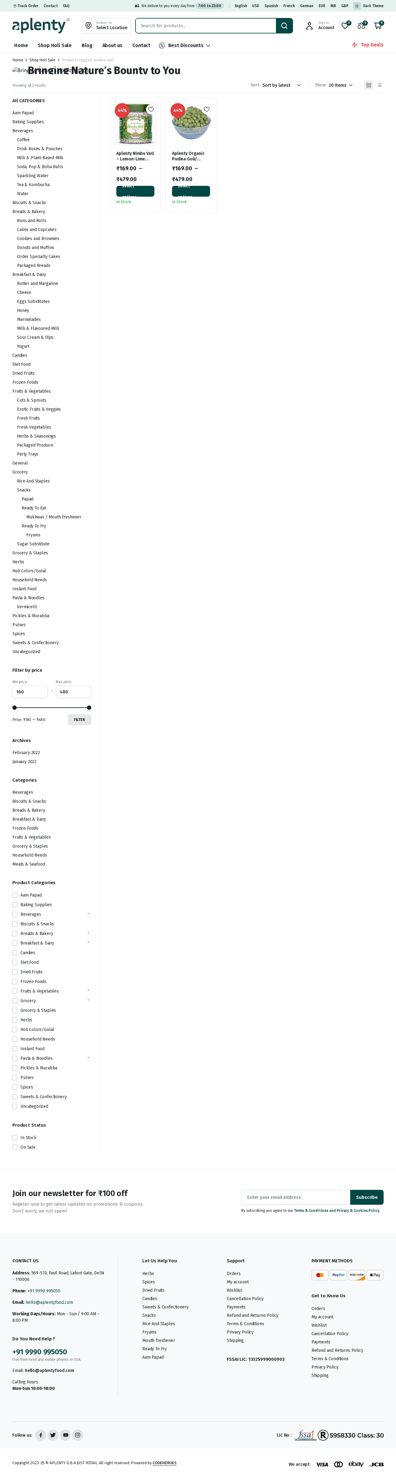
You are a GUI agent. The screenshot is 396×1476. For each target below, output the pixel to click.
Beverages (22, 130)
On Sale (28, 1147)
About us (112, 45)
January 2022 (24, 761)
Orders (233, 1273)
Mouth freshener (158, 1340)
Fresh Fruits (28, 418)
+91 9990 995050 (44, 1291)
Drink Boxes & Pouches (39, 148)
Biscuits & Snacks (29, 202)
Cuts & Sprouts (31, 400)
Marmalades (29, 319)
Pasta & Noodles (28, 597)
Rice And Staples (33, 481)
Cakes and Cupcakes (37, 229)
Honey (23, 310)
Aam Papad (23, 113)
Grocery (20, 472)
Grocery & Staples (30, 553)
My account (237, 1282)
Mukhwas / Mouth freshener (53, 517)
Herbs (18, 562)
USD (255, 6)
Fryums (33, 535)
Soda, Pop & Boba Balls (40, 166)
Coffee (23, 139)
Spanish (271, 6)
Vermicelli (27, 606)
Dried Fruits (23, 373)
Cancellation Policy (245, 1298)
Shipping (235, 1340)
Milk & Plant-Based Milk (40, 157)
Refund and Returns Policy (252, 1315)
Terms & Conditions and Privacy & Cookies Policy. (337, 1210)
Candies (19, 355)
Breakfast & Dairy (29, 274)
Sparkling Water (33, 175)
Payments (236, 1307)
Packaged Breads (33, 265)
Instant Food (24, 589)
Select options (129, 191)
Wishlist (234, 1290)
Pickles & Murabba (30, 615)
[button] (378, 26)
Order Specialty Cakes (38, 256)
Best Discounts (186, 45)
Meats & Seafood (28, 864)
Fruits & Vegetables (31, 391)
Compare (153, 132)
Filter (79, 720)
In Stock (28, 1137)
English (241, 6)
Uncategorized (26, 651)
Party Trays (27, 454)
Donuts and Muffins (35, 247)
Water (22, 193)
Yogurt (23, 346)
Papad (27, 499)
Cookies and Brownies (38, 238)
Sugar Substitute (33, 544)
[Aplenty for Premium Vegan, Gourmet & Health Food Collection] (41, 25)
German (306, 6)
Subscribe (367, 1197)
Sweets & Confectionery (35, 642)
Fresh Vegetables (34, 427)
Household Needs (29, 580)
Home (21, 45)
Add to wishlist (151, 109)
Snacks (24, 490)
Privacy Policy (240, 1332)
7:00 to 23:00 (209, 6)
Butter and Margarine (37, 283)
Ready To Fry (34, 526)
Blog (87, 45)
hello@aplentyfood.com (49, 1302)
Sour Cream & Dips (35, 337)
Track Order (28, 6)
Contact (51, 6)
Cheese (24, 292)
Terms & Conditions (245, 1323)
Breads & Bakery (28, 211)
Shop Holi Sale (55, 45)
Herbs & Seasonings (36, 436)
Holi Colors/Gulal (29, 571)
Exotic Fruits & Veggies (39, 409)
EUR (322, 6)
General (20, 463)
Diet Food (21, 364)
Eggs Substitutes (33, 301)
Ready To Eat (34, 508)
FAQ (66, 6)
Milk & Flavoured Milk (38, 328)
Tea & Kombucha (33, 184)
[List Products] (379, 85)
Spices (18, 633)
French (289, 6)
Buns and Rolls (31, 220)
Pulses (19, 624)
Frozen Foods (25, 382)
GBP (344, 6)
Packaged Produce (35, 445)
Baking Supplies (28, 121)
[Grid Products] (368, 85)
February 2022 (26, 752)
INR (333, 6)
